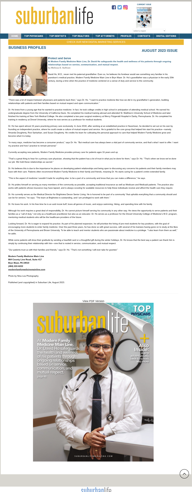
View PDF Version (93, 301)
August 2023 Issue (160, 51)
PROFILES (126, 36)
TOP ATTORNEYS (104, 36)
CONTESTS (144, 36)
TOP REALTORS (80, 36)
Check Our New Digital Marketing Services (96, 42)
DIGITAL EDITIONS (166, 36)
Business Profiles (27, 48)
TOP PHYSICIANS (33, 36)
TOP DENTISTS (57, 36)
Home (14, 36)
